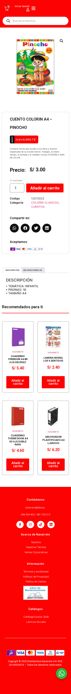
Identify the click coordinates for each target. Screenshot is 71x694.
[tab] (12, 270)
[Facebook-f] (20, 524)
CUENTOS (38, 206)
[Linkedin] (51, 524)
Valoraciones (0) (32, 270)
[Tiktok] (40, 524)
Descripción (12, 270)
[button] (61, 40)
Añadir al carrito (45, 188)
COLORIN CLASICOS (45, 202)
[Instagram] (30, 524)
